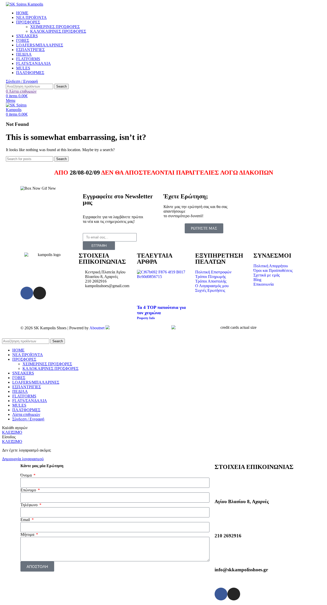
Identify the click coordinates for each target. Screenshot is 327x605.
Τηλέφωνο (29, 505)
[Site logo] (24, 4)
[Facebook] (26, 293)
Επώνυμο (28, 490)
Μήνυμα (27, 534)
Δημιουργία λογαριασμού (23, 459)
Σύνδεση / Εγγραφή (28, 419)
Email (25, 519)
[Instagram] (39, 293)
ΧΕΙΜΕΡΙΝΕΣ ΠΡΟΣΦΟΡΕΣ (55, 27)
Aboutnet (96, 328)
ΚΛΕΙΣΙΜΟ (12, 432)
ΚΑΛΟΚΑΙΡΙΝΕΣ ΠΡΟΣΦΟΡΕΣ (58, 31)
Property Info (146, 318)
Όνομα (26, 475)
